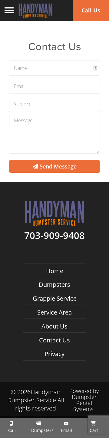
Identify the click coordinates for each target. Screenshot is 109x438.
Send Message (57, 166)
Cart (93, 430)
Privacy (54, 354)
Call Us (90, 10)
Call (11, 430)
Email (66, 430)
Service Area (54, 312)
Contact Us (54, 340)
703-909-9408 (54, 236)
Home (54, 271)
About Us (54, 326)
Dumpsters (54, 284)
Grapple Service (55, 298)
